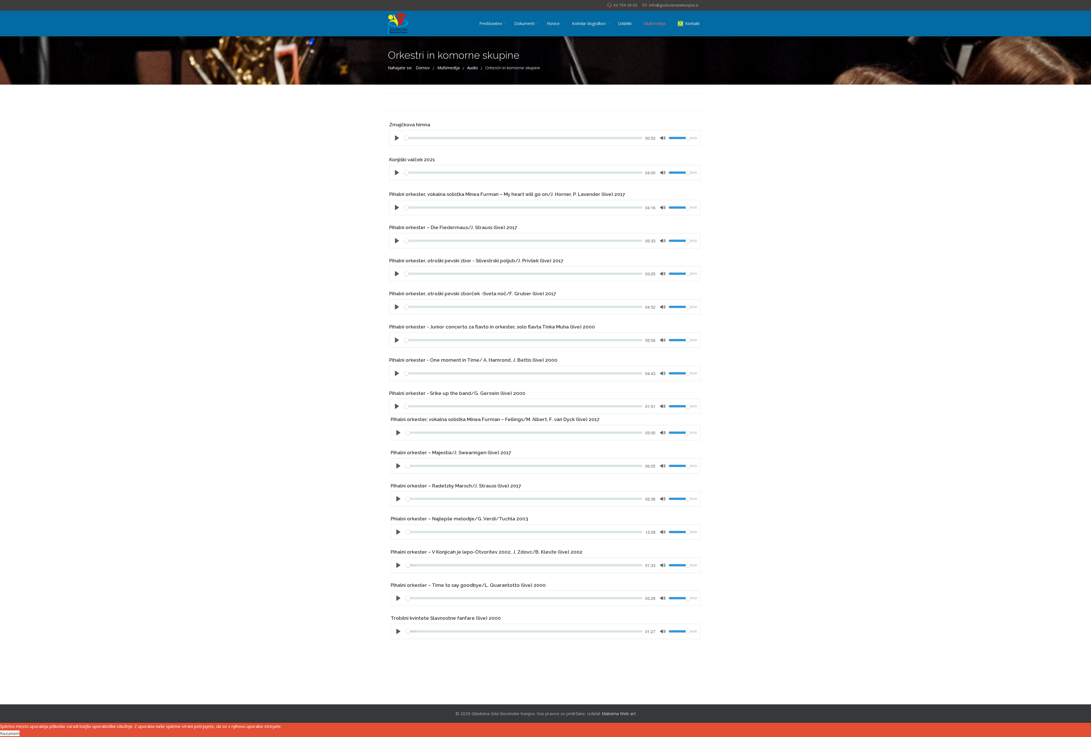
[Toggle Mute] (662, 207)
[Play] (396, 207)
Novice (553, 23)
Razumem (10, 733)
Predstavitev (490, 23)
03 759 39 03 (625, 5)
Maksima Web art (619, 713)
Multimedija (654, 23)
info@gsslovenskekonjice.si (673, 5)
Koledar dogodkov (589, 23)
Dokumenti (524, 23)
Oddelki (625, 23)
